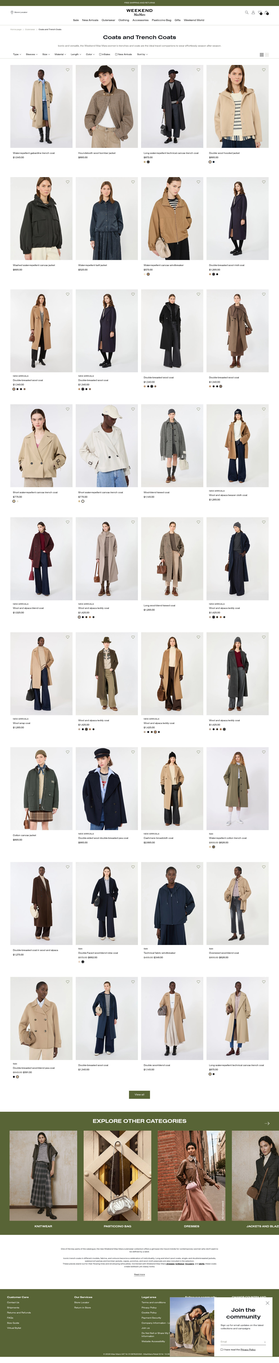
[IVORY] (145, 274)
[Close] (267, 1303)
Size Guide (13, 1323)
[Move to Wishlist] (67, 69)
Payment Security (151, 1318)
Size (44, 54)
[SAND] (210, 162)
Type (16, 54)
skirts (201, 1264)
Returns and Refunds (19, 1313)
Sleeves (30, 54)
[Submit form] (265, 1342)
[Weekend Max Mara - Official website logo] (139, 12)
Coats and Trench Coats (50, 29)
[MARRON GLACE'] (25, 389)
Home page (15, 29)
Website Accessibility (153, 1341)
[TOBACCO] (148, 274)
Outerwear (30, 29)
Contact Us (13, 1303)
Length (75, 54)
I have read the (239, 1350)
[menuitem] (76, 22)
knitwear (180, 1264)
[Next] (267, 1123)
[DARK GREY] (93, 617)
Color (89, 54)
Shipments (13, 1308)
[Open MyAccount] (256, 12)
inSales (106, 54)
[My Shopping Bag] (266, 12)
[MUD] (214, 847)
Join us (146, 1328)
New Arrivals (125, 54)
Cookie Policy (149, 1313)
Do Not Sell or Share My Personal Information (160, 1334)
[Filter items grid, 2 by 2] (267, 55)
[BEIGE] (145, 162)
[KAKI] (86, 617)
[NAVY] (214, 274)
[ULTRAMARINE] (214, 162)
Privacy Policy (149, 1308)
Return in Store (82, 1308)
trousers (189, 1264)
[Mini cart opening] (270, 12)
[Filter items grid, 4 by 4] (262, 55)
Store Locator (81, 1303)
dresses (170, 1264)
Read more (139, 1274)
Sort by (141, 54)
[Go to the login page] (253, 12)
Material (59, 54)
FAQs (10, 1318)
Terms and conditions (154, 1303)
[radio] (145, 162)
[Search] (246, 12)
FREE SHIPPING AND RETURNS (139, 3)
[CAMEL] (210, 274)
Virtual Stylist (14, 1328)
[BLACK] (148, 162)
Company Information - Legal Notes (161, 1323)
